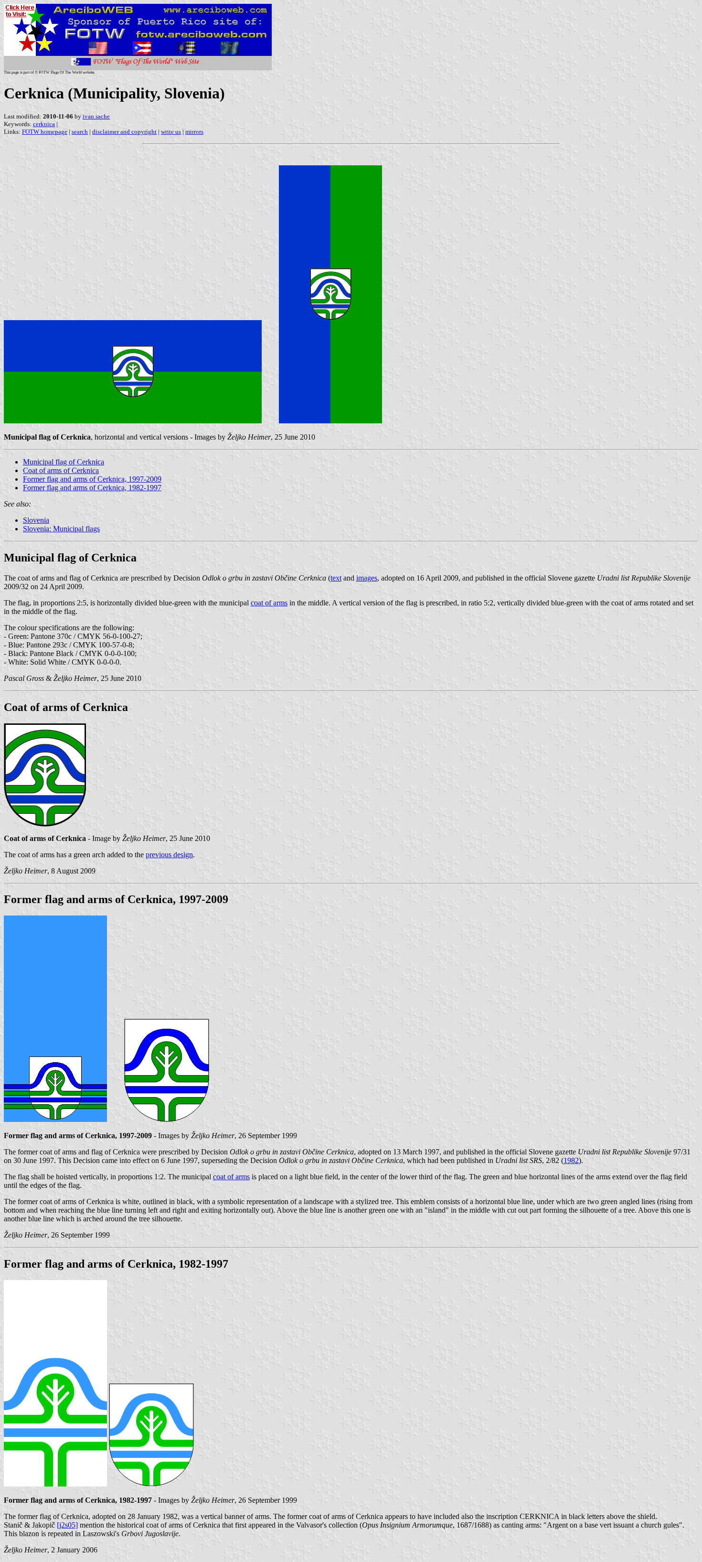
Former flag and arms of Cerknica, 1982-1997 (92, 488)
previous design (169, 855)
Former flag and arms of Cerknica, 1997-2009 (92, 479)
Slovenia (36, 520)
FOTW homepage (44, 131)
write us (171, 131)
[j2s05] (67, 1525)
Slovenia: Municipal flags (61, 529)
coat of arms (269, 603)
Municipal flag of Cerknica (63, 462)
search (80, 131)
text (335, 578)
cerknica (44, 124)
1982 (571, 1160)
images (366, 578)
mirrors (194, 131)
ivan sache (96, 116)
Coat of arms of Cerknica (61, 470)
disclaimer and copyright (124, 131)
